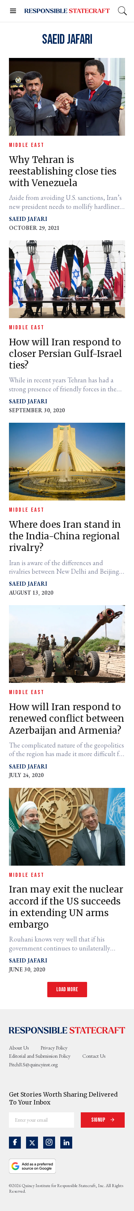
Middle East (26, 145)
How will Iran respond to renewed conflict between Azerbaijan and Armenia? (66, 718)
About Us (19, 1047)
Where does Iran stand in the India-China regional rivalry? (65, 536)
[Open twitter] (32, 1143)
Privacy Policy (54, 1047)
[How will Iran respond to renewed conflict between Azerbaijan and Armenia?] (67, 643)
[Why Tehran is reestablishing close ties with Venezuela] (67, 96)
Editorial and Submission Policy (39, 1056)
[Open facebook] (15, 1143)
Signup (98, 1120)
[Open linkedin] (66, 1143)
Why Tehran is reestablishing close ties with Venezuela (63, 171)
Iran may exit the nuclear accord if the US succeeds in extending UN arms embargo (66, 907)
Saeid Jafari (28, 218)
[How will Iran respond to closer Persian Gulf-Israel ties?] (67, 278)
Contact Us (93, 1056)
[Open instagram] (49, 1143)
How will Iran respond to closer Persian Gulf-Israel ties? (65, 353)
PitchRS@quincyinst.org (33, 1064)
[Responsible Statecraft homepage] (67, 1030)
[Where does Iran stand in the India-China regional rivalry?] (67, 461)
